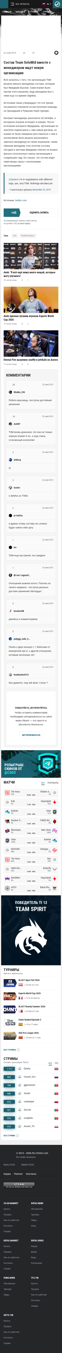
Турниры (47, 12)
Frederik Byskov (28, 236)
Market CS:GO (27, 1165)
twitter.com (21, 201)
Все (43, 783)
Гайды (34, 1220)
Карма (7, 1174)
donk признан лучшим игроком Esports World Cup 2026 (29, 318)
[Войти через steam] (57, 4)
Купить (7, 1209)
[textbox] (31, 403)
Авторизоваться (31, 735)
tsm (14, 236)
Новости (20, 12)
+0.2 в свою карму (22, 223)
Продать (8, 1215)
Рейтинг (18, 1174)
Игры (33, 1226)
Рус (56, 1063)
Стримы (34, 12)
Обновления (36, 1209)
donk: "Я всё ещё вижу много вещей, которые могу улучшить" (29, 274)
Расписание (36, 1263)
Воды (33, 1258)
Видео (34, 1252)
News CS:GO (9, 1165)
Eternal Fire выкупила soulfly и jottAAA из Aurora (31, 359)
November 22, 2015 (42, 189)
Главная (6, 12)
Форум (34, 1246)
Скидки (7, 1231)
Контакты (31, 1174)
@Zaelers (13, 180)
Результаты (53, 783)
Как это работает (12, 1220)
